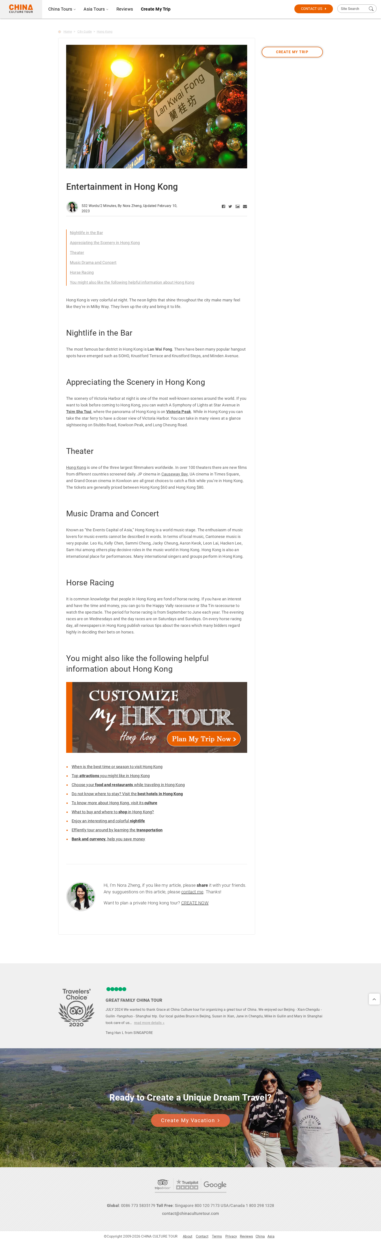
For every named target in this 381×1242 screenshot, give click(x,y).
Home (68, 31)
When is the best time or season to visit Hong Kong (117, 766)
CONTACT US (311, 9)
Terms (217, 1236)
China (260, 1236)
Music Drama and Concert (93, 262)
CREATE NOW (195, 903)
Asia (271, 1236)
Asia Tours (94, 9)
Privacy (231, 1236)
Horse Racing (82, 272)
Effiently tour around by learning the (117, 830)
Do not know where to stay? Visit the (127, 793)
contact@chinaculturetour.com (190, 1213)
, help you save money (108, 839)
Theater (77, 252)
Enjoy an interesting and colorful (108, 821)
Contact (202, 1236)
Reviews (124, 9)
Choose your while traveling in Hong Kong (128, 784)
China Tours (60, 9)
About (187, 1236)
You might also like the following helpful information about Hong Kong (132, 282)
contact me (192, 891)
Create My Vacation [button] (188, 1120)
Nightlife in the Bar (86, 232)
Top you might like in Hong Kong (111, 775)
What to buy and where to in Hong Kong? (113, 812)
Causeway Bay (174, 474)
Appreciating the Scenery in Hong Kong (105, 242)
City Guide (84, 31)
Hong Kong (105, 31)
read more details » (149, 1023)
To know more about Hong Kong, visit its (114, 802)
